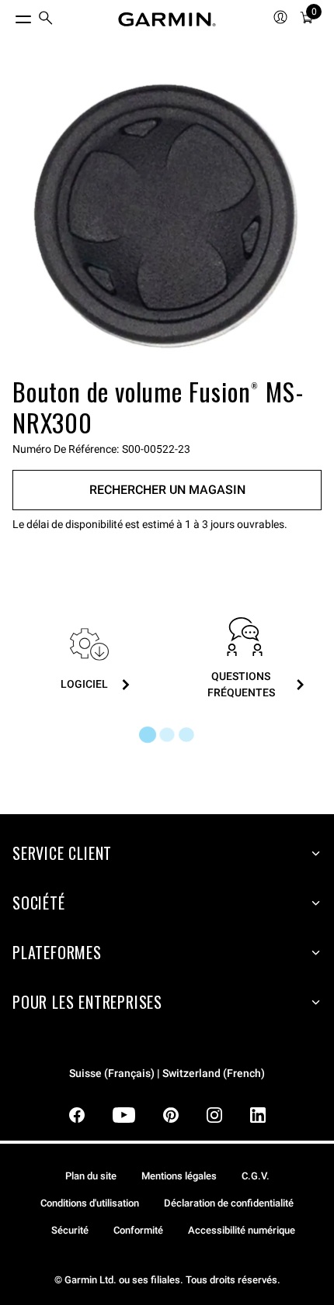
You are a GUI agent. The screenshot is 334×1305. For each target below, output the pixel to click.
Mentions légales (179, 1176)
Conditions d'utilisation (89, 1203)
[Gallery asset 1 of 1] (167, 218)
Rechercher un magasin (167, 489)
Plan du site (91, 1176)
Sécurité (70, 1230)
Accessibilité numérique (241, 1230)
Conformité (138, 1230)
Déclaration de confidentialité (229, 1203)
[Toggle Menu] (9, 15)
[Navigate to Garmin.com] (167, 19)
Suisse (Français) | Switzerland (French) (167, 1073)
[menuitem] (45, 20)
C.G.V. (256, 1176)
